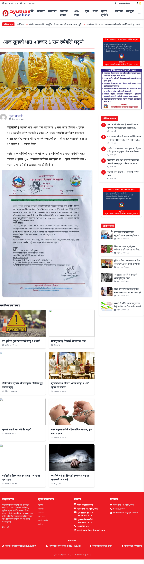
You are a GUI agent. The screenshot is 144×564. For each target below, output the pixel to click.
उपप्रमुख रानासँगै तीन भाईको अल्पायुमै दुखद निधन (125, 276)
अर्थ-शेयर (41, 516)
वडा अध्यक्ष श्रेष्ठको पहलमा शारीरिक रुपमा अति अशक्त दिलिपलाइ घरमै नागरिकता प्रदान (124, 138)
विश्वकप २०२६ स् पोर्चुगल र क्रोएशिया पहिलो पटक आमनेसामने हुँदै (128, 248)
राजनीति (41, 512)
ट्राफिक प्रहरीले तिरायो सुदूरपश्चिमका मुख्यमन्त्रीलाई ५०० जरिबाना (128, 233)
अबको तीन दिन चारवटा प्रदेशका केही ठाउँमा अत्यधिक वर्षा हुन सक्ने (100, 24)
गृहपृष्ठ (40, 504)
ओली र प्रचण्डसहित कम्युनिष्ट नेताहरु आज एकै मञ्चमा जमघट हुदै (42, 24)
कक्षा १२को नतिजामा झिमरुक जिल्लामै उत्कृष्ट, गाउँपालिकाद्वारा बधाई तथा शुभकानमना (122, 126)
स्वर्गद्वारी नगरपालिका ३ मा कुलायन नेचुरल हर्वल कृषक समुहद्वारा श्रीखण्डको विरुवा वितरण (124, 150)
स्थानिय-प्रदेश (43, 520)
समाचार (40, 508)
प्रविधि (40, 524)
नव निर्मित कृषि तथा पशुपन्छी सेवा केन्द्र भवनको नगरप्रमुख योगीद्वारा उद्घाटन (123, 161)
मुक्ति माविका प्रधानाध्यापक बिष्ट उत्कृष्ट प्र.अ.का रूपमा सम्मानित (127, 262)
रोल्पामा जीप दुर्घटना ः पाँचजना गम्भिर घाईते (123, 173)
